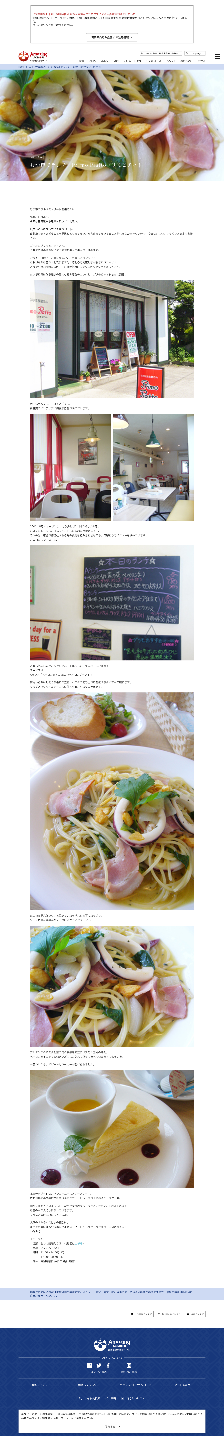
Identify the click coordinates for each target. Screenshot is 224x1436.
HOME (22, 67)
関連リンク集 (146, 1424)
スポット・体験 (110, 61)
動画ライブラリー (88, 1385)
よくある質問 (182, 1385)
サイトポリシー (124, 1424)
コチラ (79, 1243)
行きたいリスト (135, 1398)
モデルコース (153, 61)
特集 (81, 61)
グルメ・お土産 (132, 61)
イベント (171, 61)
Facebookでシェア (171, 1313)
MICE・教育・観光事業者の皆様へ (90, 1424)
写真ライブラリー (41, 1385)
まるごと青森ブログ (39, 67)
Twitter (99, 1365)
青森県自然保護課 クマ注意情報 (110, 37)
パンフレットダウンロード (135, 1385)
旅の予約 (185, 61)
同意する (110, 1426)
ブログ (92, 61)
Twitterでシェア (143, 1313)
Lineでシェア (197, 1313)
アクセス (200, 61)
